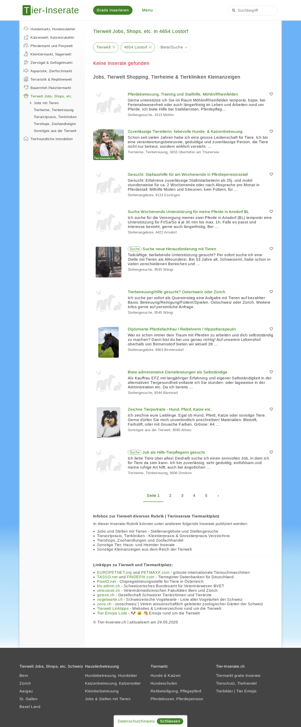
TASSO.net (107, 577)
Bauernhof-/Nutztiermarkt (51, 88)
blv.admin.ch (108, 586)
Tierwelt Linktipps (113, 608)
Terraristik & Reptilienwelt (51, 79)
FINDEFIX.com (141, 577)
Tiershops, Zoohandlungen (55, 124)
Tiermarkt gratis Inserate (238, 675)
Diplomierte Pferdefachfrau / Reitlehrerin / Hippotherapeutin (182, 329)
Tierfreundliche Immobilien (52, 139)
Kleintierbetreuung (102, 691)
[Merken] (271, 94)
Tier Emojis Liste (112, 613)
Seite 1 (153, 495)
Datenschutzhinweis (136, 721)
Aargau (26, 691)
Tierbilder (224, 691)
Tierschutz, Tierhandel (236, 683)
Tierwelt (103, 47)
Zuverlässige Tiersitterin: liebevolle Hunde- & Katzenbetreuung (185, 131)
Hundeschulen (163, 683)
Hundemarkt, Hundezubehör (53, 29)
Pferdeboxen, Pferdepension (176, 699)
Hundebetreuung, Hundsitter (111, 675)
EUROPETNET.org (114, 572)
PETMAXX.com (155, 572)
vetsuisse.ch (108, 590)
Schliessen (170, 721)
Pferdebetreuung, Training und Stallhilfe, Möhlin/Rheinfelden (183, 94)
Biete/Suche (172, 47)
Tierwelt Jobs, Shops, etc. (51, 96)
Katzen (174, 675)
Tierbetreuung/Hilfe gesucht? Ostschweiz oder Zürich (176, 292)
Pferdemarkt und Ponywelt (52, 46)
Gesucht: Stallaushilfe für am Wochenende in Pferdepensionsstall (188, 174)
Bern (23, 675)
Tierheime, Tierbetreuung (54, 110)
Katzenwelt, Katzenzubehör (52, 37)
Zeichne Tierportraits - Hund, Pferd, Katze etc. (170, 409)
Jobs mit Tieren (46, 103)
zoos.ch (104, 604)
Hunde (156, 675)
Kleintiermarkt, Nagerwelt (51, 54)
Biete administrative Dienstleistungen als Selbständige (177, 372)
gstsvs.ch (106, 595)
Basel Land (29, 706)
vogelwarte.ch (110, 599)
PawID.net (106, 581)
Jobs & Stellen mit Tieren (108, 699)
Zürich (25, 683)
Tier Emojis (246, 691)
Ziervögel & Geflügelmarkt (51, 63)
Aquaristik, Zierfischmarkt (51, 71)
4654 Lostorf (135, 47)
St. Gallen (28, 699)
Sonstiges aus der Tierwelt (55, 131)
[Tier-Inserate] (53, 10)
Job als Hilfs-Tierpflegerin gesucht (174, 452)
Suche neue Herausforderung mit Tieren (179, 249)
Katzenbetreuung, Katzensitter (113, 683)
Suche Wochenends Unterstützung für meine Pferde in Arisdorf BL (188, 212)
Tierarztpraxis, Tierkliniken (55, 117)
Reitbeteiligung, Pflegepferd (175, 691)
